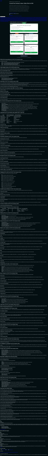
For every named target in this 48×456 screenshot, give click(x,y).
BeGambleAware (3, 449)
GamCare (7, 449)
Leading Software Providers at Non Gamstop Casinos (16, 19)
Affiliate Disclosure (8, 452)
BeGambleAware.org (29, 57)
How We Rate (11, 452)
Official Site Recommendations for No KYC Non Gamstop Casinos (7, 17)
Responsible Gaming (15, 452)
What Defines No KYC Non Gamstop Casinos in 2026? (33, 17)
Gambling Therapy (10, 449)
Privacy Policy (1, 452)
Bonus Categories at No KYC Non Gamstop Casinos (27, 19)
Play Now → (16, 51)
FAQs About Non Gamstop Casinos (4, 21)
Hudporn (1, 0)
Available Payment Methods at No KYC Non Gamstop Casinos (33, 18)
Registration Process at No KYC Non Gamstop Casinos (39, 19)
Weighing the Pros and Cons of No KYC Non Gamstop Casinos (19, 18)
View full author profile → (3, 429)
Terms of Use (4, 452)
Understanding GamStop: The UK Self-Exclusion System (21, 17)
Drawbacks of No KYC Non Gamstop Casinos (7, 18)
